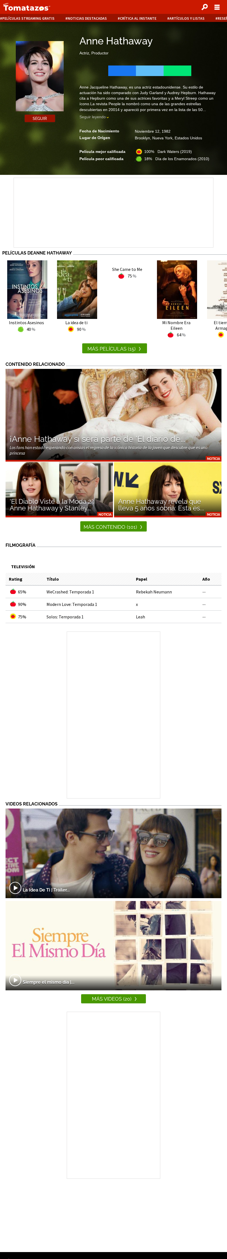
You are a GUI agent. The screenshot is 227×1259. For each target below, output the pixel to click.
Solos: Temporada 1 (65, 617)
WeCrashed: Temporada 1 (70, 592)
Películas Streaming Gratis (28, 18)
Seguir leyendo (92, 117)
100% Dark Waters (168, 151)
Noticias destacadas (87, 18)
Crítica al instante (138, 18)
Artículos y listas (187, 18)
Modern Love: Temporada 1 (72, 604)
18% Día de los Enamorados (176, 159)
